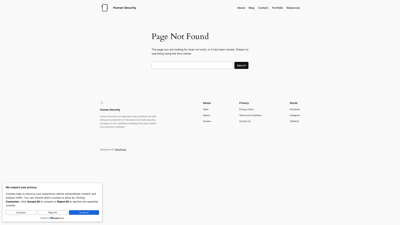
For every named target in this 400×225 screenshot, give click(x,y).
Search (241, 65)
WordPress (120, 149)
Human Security (124, 8)
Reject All (52, 212)
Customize (21, 212)
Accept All (84, 212)
